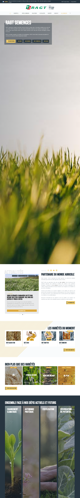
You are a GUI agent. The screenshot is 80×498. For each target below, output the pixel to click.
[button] (6, 337)
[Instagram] (48, 270)
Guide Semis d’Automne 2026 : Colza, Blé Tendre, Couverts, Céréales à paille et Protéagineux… (28, 1)
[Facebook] (51, 270)
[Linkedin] (56, 270)
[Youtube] (53, 270)
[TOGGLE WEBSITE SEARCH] (70, 13)
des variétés (62, 282)
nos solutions (55, 285)
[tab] (19, 314)
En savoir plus (21, 311)
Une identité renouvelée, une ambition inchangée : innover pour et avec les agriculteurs (21, 297)
